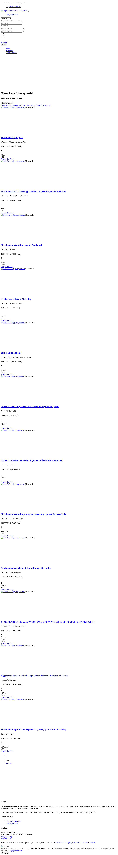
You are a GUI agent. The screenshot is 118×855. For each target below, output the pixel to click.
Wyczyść (4, 42)
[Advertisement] (59, 72)
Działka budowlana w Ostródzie (16, 299)
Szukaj (4, 44)
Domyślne (4, 105)
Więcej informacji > (16, 851)
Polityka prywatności (72, 843)
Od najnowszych (15, 105)
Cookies (85, 843)
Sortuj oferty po (7, 103)
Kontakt (92, 843)
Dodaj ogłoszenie (12, 823)
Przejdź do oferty (7, 159)
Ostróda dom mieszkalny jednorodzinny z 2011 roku (26, 568)
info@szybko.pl (7, 837)
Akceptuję (5, 853)
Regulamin (59, 843)
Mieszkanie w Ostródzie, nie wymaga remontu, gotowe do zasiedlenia (33, 514)
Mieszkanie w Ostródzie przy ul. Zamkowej (21, 245)
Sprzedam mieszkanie (11, 353)
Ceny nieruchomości (13, 7)
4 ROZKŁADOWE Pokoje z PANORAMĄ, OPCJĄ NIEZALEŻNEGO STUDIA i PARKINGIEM (47, 622)
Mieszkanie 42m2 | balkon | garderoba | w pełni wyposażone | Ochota (33, 191)
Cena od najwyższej (43, 105)
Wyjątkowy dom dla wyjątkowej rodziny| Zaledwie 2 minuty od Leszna (34, 676)
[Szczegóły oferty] (13, 107)
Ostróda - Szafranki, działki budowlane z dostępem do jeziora (30, 406)
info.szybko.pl (6, 839)
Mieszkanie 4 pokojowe (12, 137)
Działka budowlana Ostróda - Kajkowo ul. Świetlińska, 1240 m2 (31, 460)
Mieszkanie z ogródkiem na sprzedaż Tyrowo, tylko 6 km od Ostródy (33, 729)
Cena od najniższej (28, 105)
